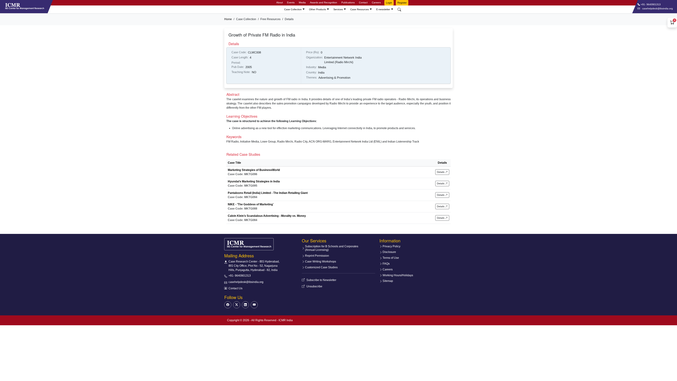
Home (228, 19)
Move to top (335, 371)
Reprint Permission (317, 255)
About (279, 2)
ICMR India (286, 320)
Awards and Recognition (323, 2)
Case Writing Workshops (320, 261)
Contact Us (235, 288)
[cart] (672, 23)
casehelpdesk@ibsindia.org (245, 281)
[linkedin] (245, 304)
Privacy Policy (391, 246)
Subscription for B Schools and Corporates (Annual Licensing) (331, 248)
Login (389, 2)
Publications (348, 2)
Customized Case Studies (321, 267)
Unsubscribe (314, 286)
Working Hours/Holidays (398, 275)
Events (291, 2)
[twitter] (236, 304)
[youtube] (254, 304)
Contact (363, 2)
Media (302, 2)
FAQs (386, 263)
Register (402, 2)
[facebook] (227, 304)
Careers (376, 2)
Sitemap (388, 280)
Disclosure (389, 251)
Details (441, 172)
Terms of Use (391, 257)
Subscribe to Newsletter (321, 280)
